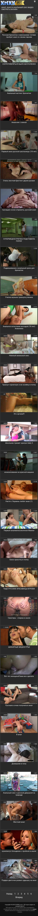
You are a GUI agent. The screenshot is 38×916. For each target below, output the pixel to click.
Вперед (19, 897)
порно (34, 909)
